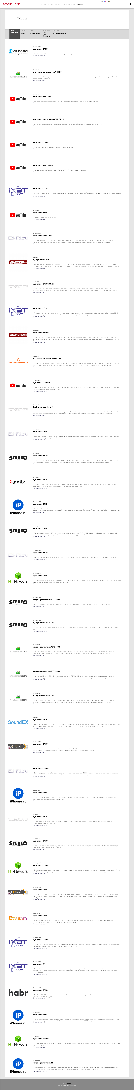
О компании (42, 4)
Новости (50, 4)
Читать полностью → (40, 55)
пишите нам (73, 1085)
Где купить (71, 4)
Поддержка (80, 4)
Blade (64, 1083)
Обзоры (64, 4)
